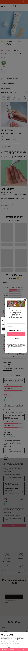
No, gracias (16, 338)
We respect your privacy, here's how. (7, 645)
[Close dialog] (25, 300)
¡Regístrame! (16, 334)
